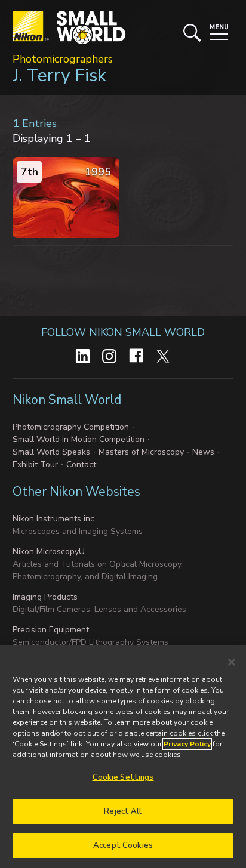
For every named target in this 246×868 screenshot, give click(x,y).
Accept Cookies (123, 845)
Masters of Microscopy (141, 452)
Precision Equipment (51, 629)
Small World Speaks (51, 452)
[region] (123, 756)
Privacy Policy (187, 744)
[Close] (232, 662)
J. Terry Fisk (59, 75)
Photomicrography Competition (71, 427)
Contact (81, 464)
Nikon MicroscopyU (49, 551)
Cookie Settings (123, 777)
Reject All (123, 811)
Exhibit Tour (35, 464)
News (203, 452)
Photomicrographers (63, 59)
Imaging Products (45, 597)
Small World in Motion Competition (78, 439)
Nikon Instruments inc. (54, 518)
